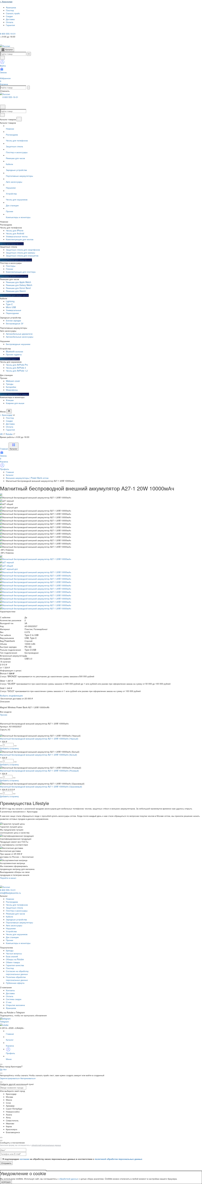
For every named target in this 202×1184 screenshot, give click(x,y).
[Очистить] (29, 54)
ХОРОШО (6, 1182)
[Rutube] (10, 30)
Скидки (9, 420)
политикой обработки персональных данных (118, 1158)
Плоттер (10, 417)
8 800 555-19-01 (10, 97)
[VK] (6, 30)
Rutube (9, 434)
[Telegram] (2, 30)
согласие (24, 1158)
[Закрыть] (19, 119)
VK (1, 434)
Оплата (9, 426)
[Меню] (2, 107)
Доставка (10, 423)
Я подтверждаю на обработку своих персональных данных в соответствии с (72, 1158)
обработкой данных (68, 1178)
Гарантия (10, 429)
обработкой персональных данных (46, 1145)
